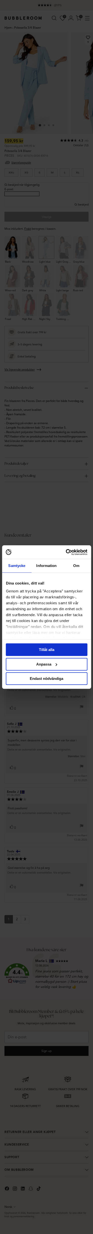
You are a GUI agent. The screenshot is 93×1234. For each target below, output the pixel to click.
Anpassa (43, 664)
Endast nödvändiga (46, 678)
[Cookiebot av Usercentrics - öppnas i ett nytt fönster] (66, 552)
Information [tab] (46, 566)
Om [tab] (76, 566)
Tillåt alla (46, 650)
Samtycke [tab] (16, 566)
